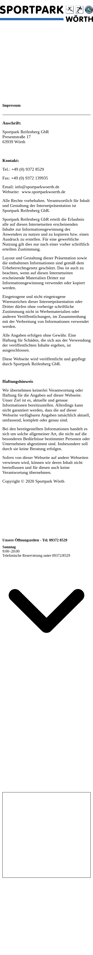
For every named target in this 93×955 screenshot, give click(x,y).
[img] (46, 12)
